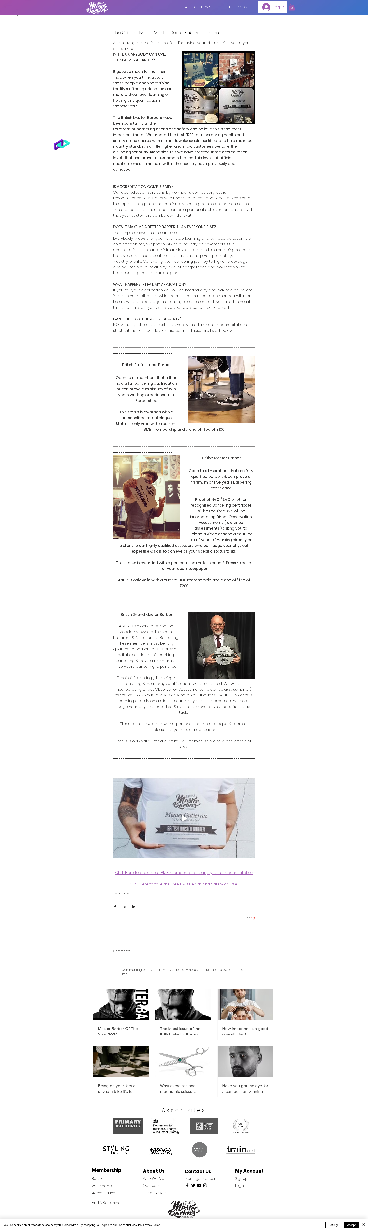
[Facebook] (187, 1185)
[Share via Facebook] (115, 906)
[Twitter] (193, 1185)
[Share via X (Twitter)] (124, 906)
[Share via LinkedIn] (134, 906)
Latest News (122, 893)
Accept (351, 1225)
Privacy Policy (151, 1225)
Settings (333, 1225)
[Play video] (184, 818)
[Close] (363, 1225)
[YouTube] (199, 1185)
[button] (292, 6)
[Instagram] (205, 1185)
